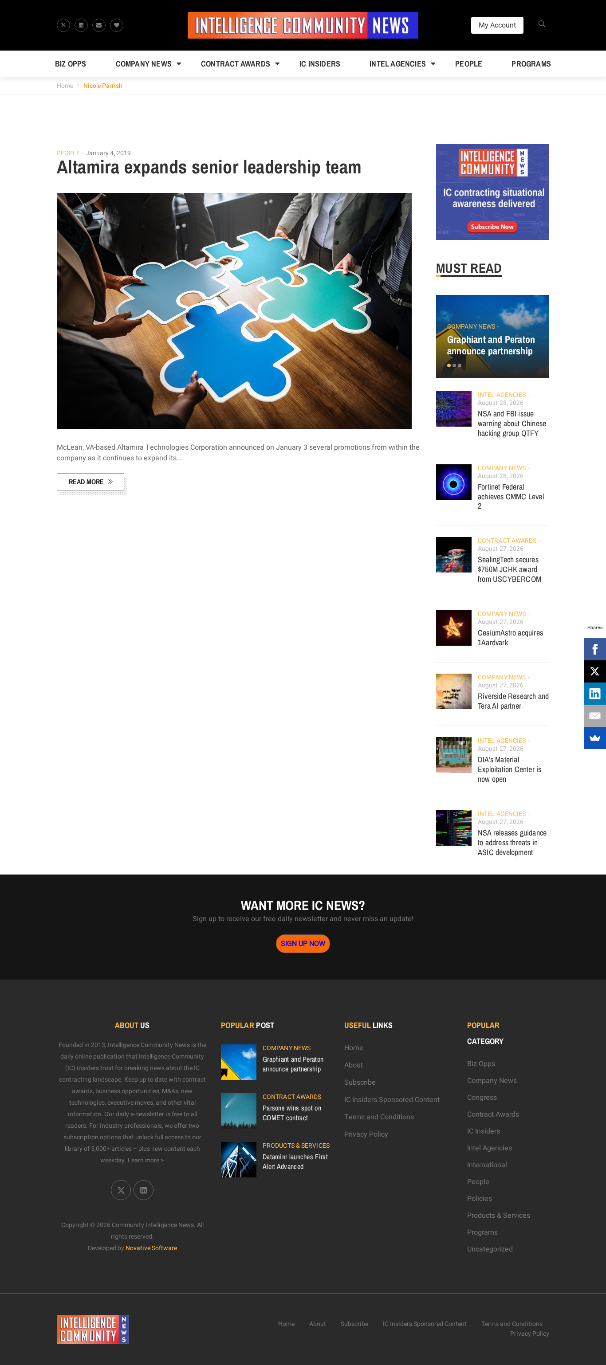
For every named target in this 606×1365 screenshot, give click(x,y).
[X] (595, 671)
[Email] (595, 716)
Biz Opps (71, 63)
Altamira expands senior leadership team (209, 166)
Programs (531, 63)
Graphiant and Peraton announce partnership (491, 345)
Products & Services (296, 1145)
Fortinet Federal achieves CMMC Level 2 (511, 496)
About (353, 1065)
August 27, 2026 (501, 548)
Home (65, 85)
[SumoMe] (595, 738)
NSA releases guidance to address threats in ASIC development (512, 842)
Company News (144, 63)
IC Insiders (319, 63)
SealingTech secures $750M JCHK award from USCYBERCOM (509, 569)
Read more (86, 481)
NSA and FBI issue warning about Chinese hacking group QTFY (512, 423)
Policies (479, 1198)
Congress (482, 1097)
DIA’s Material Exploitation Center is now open (509, 769)
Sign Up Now (303, 943)
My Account (497, 25)
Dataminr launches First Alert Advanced (295, 1161)
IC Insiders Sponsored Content (392, 1099)
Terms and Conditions (379, 1117)
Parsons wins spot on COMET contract (292, 1112)
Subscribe (360, 1082)
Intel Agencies (398, 63)
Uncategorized (490, 1249)
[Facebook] (595, 649)
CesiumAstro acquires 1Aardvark (510, 637)
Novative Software (151, 1248)
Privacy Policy (366, 1134)
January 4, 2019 (108, 153)
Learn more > (146, 1160)
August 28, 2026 (501, 403)
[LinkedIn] (595, 693)
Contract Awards (235, 63)
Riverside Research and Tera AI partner (513, 700)
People (468, 63)
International (487, 1165)
